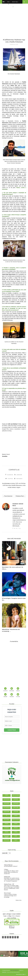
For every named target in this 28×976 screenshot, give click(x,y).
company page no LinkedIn (10, 427)
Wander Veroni (6, 454)
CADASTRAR (12, 730)
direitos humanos (15, 819)
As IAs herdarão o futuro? (10, 866)
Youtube (18, 696)
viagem (18, 487)
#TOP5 (6, 795)
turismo (14, 487)
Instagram (11, 690)
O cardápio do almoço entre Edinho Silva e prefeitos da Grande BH (11, 872)
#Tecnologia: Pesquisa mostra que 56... (14, 599)
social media (6, 840)
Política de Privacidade (7, 6)
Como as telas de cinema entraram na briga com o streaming (10, 896)
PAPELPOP (7, 876)
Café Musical (15, 803)
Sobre (8, 1)
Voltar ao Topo (20, 974)
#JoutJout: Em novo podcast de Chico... (12, 568)
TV (6, 815)
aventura (12, 483)
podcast (6, 831)
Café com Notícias (20, 483)
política (15, 831)
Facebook (10, 474)
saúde (15, 835)
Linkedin (19, 474)
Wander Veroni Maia (18, 504)
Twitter (5, 425)
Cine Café (16, 811)
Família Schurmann (17, 485)
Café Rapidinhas (6, 807)
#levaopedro (9, 138)
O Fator (6, 869)
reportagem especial (6, 836)
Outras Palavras (8, 865)
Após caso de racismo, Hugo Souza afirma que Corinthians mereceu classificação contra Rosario (11, 887)
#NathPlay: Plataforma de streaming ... (11, 630)
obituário (16, 827)
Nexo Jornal (7, 893)
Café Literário (6, 803)
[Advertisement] (14, 21)
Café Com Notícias (14, 970)
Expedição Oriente (7, 87)
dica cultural (6, 819)
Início (3, 1)
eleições (6, 823)
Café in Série (15, 807)
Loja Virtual (5, 4)
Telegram (12, 696)
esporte (15, 823)
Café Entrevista (7, 485)
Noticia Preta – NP (9, 884)
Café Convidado (15, 795)
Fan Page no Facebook (17, 425)
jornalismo (6, 827)
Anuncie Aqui (15, 1)
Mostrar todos (18, 900)
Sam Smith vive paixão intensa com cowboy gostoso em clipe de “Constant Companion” (11, 879)
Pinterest (19, 478)
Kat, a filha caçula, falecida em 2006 (12, 110)
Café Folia (16, 799)
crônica (15, 815)
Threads (18, 690)
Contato (16, 6)
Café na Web (6, 811)
